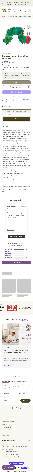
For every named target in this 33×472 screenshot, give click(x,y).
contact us (5, 419)
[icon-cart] (25, 10)
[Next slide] (19, 372)
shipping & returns (7, 427)
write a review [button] (16, 262)
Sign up (25, 75)
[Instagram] (16, 408)
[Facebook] (12, 408)
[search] (21, 10)
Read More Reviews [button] (16, 236)
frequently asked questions (9, 430)
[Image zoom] (16, 34)
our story (4, 424)
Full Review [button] (10, 230)
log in (6, 77)
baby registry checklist (8, 421)
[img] (11, 206)
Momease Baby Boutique (19, 471)
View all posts (16, 376)
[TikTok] (21, 408)
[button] (6, 62)
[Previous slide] (14, 372)
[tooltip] (29, 87)
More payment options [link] (16, 96)
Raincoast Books (6, 54)
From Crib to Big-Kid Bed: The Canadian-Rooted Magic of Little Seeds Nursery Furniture (16, 351)
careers (4, 433)
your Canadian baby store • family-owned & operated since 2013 (18, 3)
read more (7, 365)
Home (3, 16)
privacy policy (5, 435)
